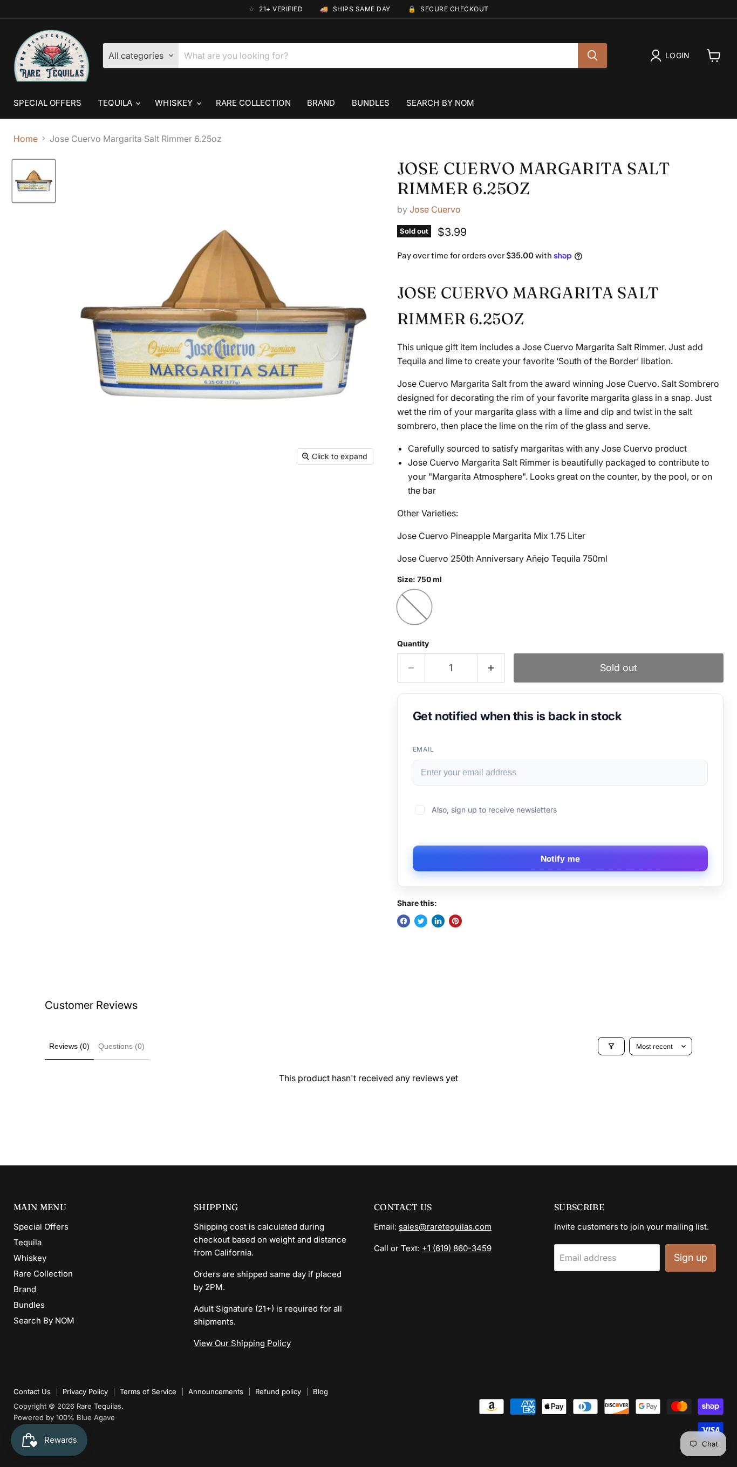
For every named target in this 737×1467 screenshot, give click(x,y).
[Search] (592, 55)
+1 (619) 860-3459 (457, 1248)
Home (25, 139)
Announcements (215, 1391)
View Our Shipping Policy (242, 1343)
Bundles (371, 103)
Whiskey (175, 103)
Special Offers (47, 103)
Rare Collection (253, 103)
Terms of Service (148, 1391)
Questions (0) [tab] (121, 1046)
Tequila (116, 103)
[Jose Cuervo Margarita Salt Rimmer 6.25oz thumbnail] (33, 181)
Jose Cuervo (435, 209)
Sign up (690, 1257)
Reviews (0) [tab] (69, 1046)
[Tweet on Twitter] (420, 921)
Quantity (413, 643)
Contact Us (32, 1391)
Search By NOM (440, 103)
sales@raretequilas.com (445, 1227)
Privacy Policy (85, 1391)
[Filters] (611, 1046)
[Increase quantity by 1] (491, 668)
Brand (321, 103)
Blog (320, 1391)
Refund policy (278, 1391)
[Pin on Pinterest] (455, 921)
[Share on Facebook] (403, 921)
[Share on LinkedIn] (438, 921)
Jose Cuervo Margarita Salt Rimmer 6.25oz (533, 178)
